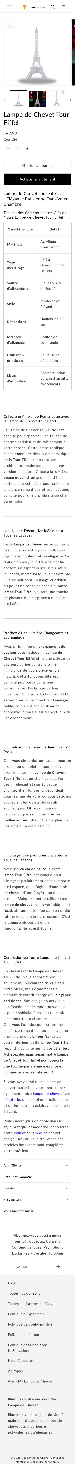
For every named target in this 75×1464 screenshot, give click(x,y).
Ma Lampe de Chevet (36, 1457)
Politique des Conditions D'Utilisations (27, 1348)
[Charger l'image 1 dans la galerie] (18, 98)
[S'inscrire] (58, 1266)
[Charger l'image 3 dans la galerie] (56, 98)
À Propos (15, 1371)
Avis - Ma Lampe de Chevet (30, 1381)
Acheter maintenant (38, 179)
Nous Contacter (20, 1360)
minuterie (12, 1099)
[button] (9, 7)
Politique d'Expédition (26, 1314)
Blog (11, 1283)
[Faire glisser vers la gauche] (4, 100)
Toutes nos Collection (25, 1293)
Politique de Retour (23, 1334)
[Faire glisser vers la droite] (70, 100)
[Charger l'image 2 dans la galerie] (37, 98)
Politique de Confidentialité (30, 1324)
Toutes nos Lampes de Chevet (32, 1304)
